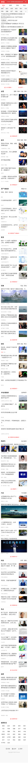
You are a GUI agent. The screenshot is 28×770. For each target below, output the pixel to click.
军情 (25, 286)
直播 (7, 11)
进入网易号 (13, 489)
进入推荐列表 (13, 719)
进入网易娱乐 (13, 185)
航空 (24, 740)
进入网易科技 (13, 605)
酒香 (19, 740)
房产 (11, 11)
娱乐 (7, 8)
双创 (14, 740)
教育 (3, 737)
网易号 (3, 441)
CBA (25, 91)
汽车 (26, 8)
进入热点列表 (13, 670)
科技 (16, 11)
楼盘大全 (24, 189)
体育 (11, 8)
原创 (17, 5)
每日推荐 (24, 441)
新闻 (2, 8)
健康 (14, 737)
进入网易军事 (13, 340)
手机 (14, 731)
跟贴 (19, 734)
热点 (24, 5)
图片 (21, 8)
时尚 (8, 734)
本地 (24, 731)
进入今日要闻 (7, 87)
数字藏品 (3, 742)
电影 (22, 140)
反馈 (9, 749)
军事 (2, 11)
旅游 (24, 737)
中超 (22, 91)
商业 (25, 344)
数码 (19, 731)
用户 (26, 2)
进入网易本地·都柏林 (13, 437)
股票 (18, 344)
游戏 (24, 734)
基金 (22, 344)
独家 (19, 737)
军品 (22, 286)
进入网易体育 (13, 136)
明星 (25, 140)
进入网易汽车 (13, 556)
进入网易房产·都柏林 (13, 233)
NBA (18, 91)
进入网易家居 (13, 282)
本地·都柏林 (5, 392)
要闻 (3, 5)
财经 (16, 8)
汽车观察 (24, 493)
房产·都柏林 (5, 189)
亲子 (3, 740)
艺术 (8, 740)
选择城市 (24, 392)
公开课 (8, 737)
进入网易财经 (13, 388)
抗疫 (8, 743)
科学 (22, 560)
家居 (2, 237)
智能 (25, 560)
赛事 (15, 91)
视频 (8, 731)
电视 (18, 140)
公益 (21, 11)
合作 (15, 749)
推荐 (10, 5)
